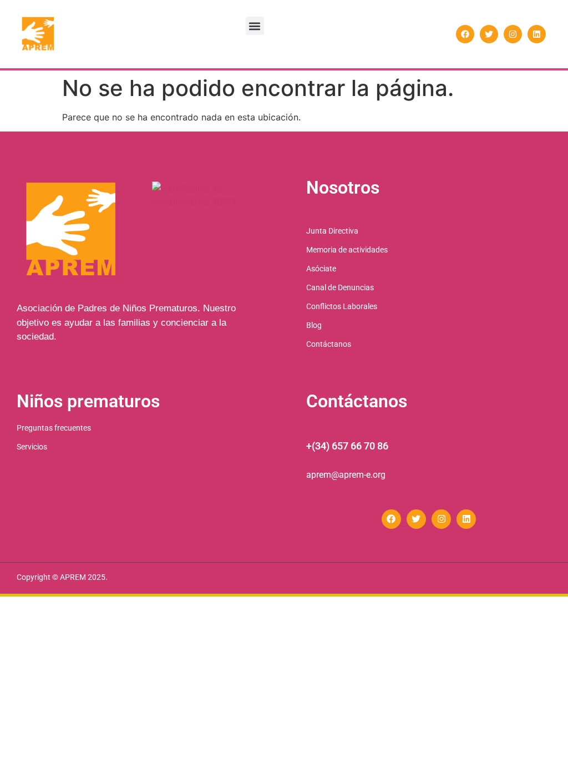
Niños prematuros (88, 401)
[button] (255, 26)
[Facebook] (465, 34)
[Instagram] (513, 34)
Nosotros (342, 187)
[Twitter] (489, 34)
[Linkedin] (537, 34)
